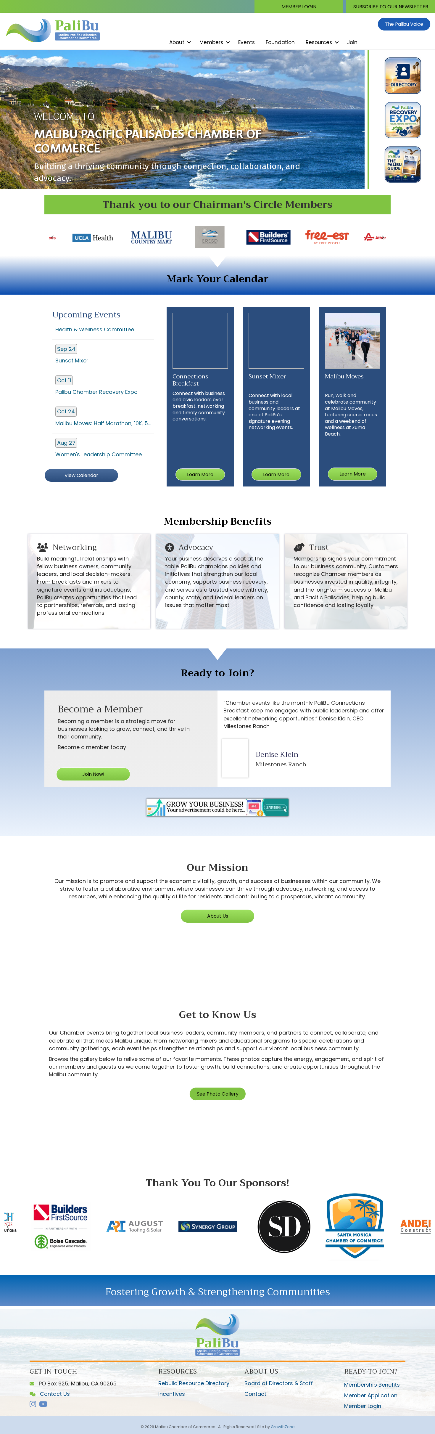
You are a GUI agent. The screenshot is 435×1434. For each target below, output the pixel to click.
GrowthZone (283, 1427)
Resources (319, 42)
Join (352, 42)
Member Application (370, 1395)
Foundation (280, 42)
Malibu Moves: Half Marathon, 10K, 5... (103, 386)
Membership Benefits (372, 1384)
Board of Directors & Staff (278, 1383)
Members (211, 42)
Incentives (171, 1394)
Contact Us (24, 1421)
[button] (298, 6)
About (176, 42)
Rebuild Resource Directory (193, 1383)
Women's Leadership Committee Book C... (98, 420)
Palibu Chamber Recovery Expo (96, 354)
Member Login (362, 1406)
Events (246, 42)
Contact (255, 1394)
